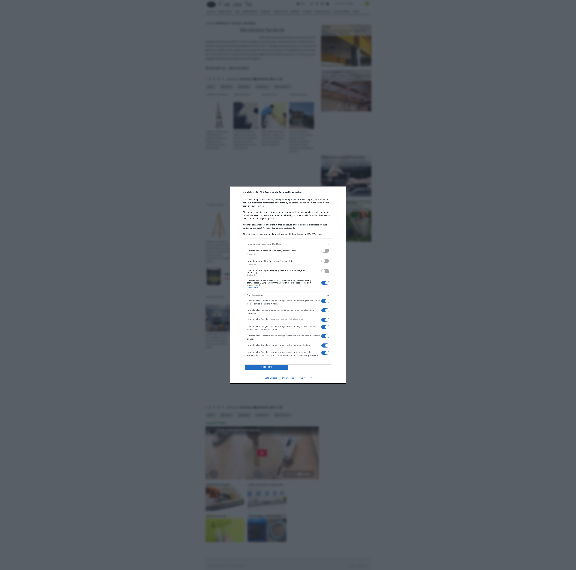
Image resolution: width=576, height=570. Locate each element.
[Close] (340, 192)
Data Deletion (271, 378)
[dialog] (288, 285)
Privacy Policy (305, 378)
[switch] (325, 251)
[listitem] (288, 244)
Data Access (288, 378)
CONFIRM (266, 367)
